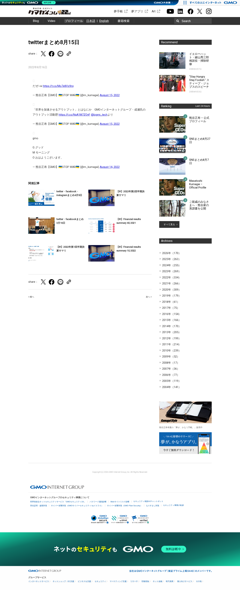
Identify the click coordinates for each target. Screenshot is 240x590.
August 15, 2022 (110, 95)
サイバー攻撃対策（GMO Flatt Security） (124, 506)
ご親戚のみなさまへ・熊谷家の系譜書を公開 (199, 205)
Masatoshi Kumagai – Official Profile (197, 184)
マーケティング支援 (118, 581)
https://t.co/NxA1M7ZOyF (74, 114)
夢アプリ (137, 11)
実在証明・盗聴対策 (38, 506)
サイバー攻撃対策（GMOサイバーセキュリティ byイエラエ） (77, 506)
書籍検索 (124, 21)
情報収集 (145, 581)
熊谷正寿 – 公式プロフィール (199, 119)
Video (51, 21)
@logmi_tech (99, 114)
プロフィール (74, 21)
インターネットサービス (38, 581)
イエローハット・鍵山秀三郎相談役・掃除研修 (199, 59)
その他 (199, 581)
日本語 (90, 21)
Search (186, 21)
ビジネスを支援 (84, 581)
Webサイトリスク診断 (119, 502)
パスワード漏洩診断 (98, 502)
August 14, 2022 (110, 167)
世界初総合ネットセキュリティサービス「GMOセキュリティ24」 (58, 502)
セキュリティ (100, 581)
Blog (36, 21)
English (104, 21)
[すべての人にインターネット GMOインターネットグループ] (214, 2)
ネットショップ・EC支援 (63, 581)
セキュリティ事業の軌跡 (173, 505)
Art (153, 11)
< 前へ (31, 297)
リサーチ (134, 581)
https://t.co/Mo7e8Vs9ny (58, 86)
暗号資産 (169, 581)
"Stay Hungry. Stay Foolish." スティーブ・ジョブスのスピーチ (199, 81)
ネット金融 (157, 581)
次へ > (149, 297)
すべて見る (169, 224)
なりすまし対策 (152, 506)
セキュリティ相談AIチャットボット (148, 501)
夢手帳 (118, 11)
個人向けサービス (184, 581)
